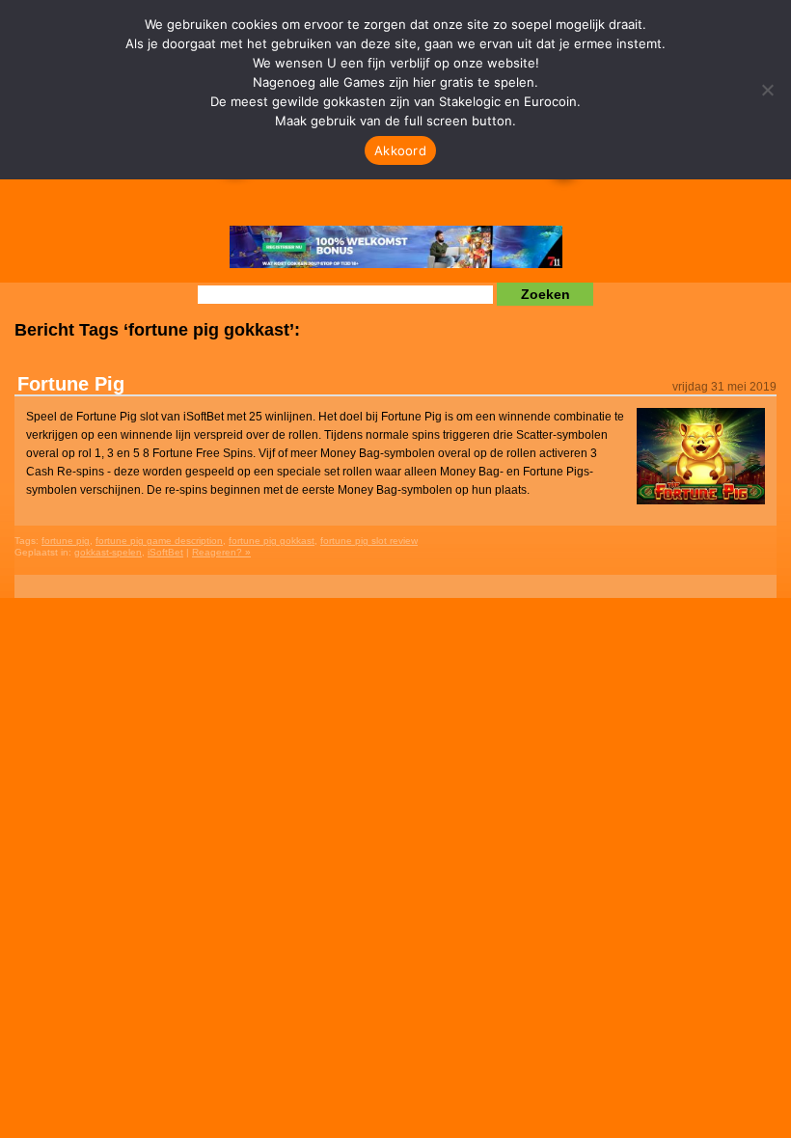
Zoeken (545, 294)
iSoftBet (165, 552)
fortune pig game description (159, 540)
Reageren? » (221, 552)
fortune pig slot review (369, 540)
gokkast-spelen (108, 552)
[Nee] (767, 89)
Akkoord (400, 150)
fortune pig (65, 540)
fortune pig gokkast (271, 540)
